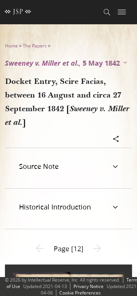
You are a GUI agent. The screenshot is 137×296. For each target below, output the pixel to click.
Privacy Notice (88, 286)
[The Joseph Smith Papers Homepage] (18, 12)
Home (11, 46)
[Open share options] (116, 139)
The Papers (35, 46)
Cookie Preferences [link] (80, 293)
